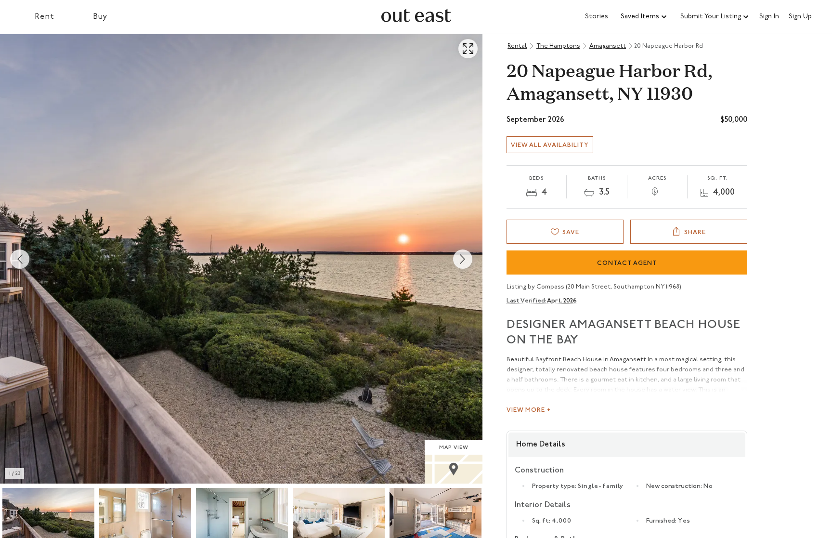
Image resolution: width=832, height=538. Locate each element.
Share (695, 232)
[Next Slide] (462, 259)
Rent (44, 17)
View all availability (550, 145)
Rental (517, 46)
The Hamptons (558, 46)
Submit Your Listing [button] (710, 16)
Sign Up (800, 16)
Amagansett (607, 46)
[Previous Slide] (19, 259)
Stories (596, 16)
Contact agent (627, 263)
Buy (100, 17)
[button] (644, 17)
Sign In (769, 16)
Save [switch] (570, 232)
